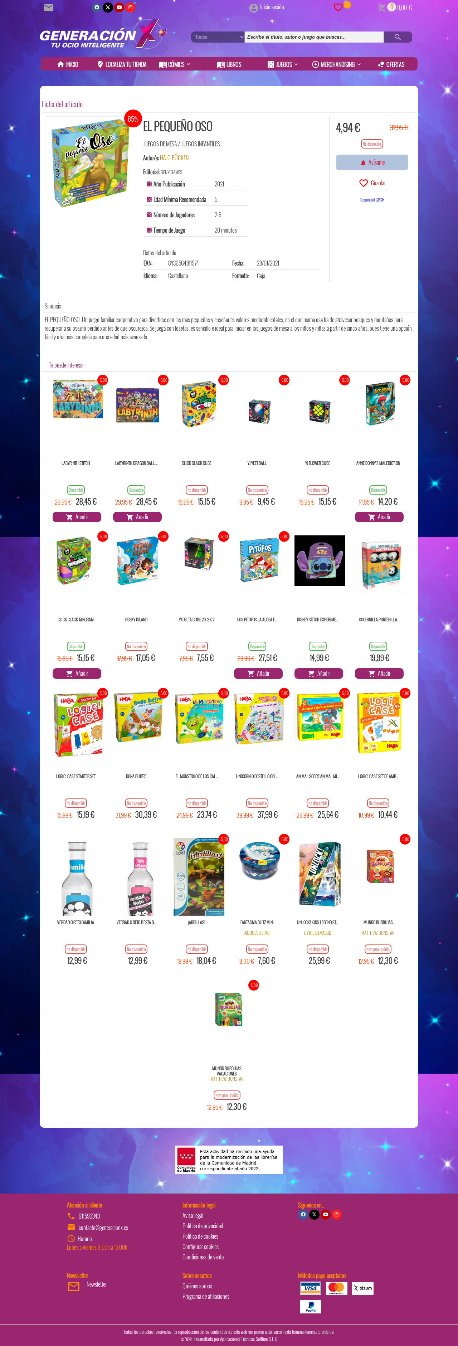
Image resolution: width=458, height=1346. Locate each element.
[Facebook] (97, 8)
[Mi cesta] (381, 7)
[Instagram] (130, 8)
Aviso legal (192, 1215)
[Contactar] (49, 7)
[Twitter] (108, 8)
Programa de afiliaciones (205, 1296)
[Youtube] (119, 8)
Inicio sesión (272, 7)
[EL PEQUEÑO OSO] (90, 163)
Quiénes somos (197, 1286)
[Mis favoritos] (338, 7)
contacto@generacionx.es (103, 1227)
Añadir (80, 516)
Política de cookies (200, 1236)
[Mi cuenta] (253, 7)
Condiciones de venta (203, 1257)
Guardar (377, 182)
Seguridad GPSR (372, 199)
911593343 (89, 1216)
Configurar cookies (200, 1246)
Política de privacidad (202, 1225)
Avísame (375, 162)
